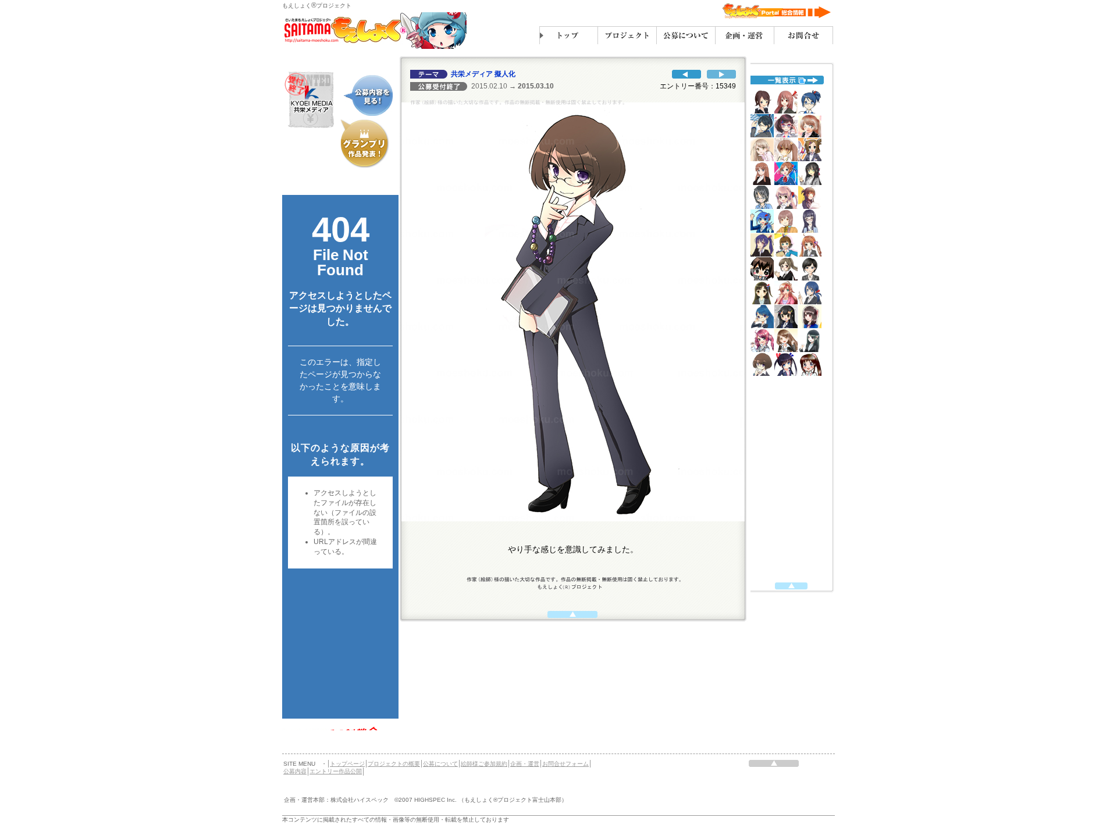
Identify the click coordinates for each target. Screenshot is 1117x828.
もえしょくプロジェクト (316, 5)
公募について (440, 764)
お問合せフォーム (565, 764)
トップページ (347, 764)
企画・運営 (524, 764)
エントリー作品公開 (336, 771)
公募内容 (295, 771)
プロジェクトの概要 (394, 764)
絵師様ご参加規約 (484, 764)
